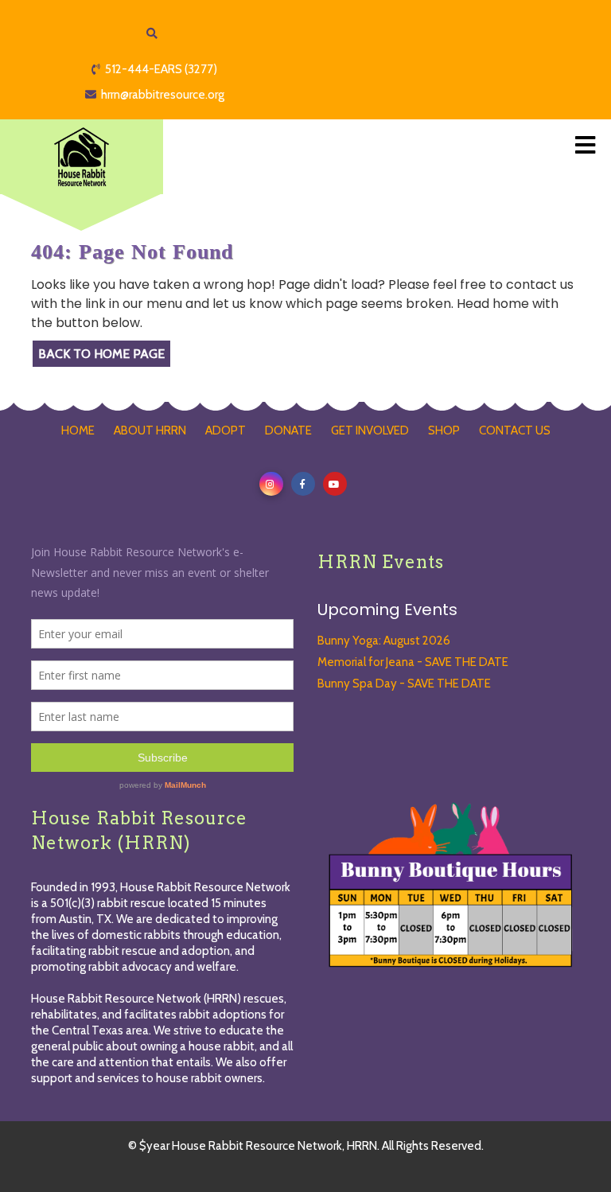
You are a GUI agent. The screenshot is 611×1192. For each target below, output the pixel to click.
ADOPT (225, 430)
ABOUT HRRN (150, 430)
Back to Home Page (101, 353)
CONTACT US (515, 430)
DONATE (288, 430)
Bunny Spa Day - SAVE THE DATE (404, 683)
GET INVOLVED (370, 430)
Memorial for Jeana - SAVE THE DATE (412, 662)
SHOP (444, 430)
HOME (78, 430)
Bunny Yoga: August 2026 (383, 640)
